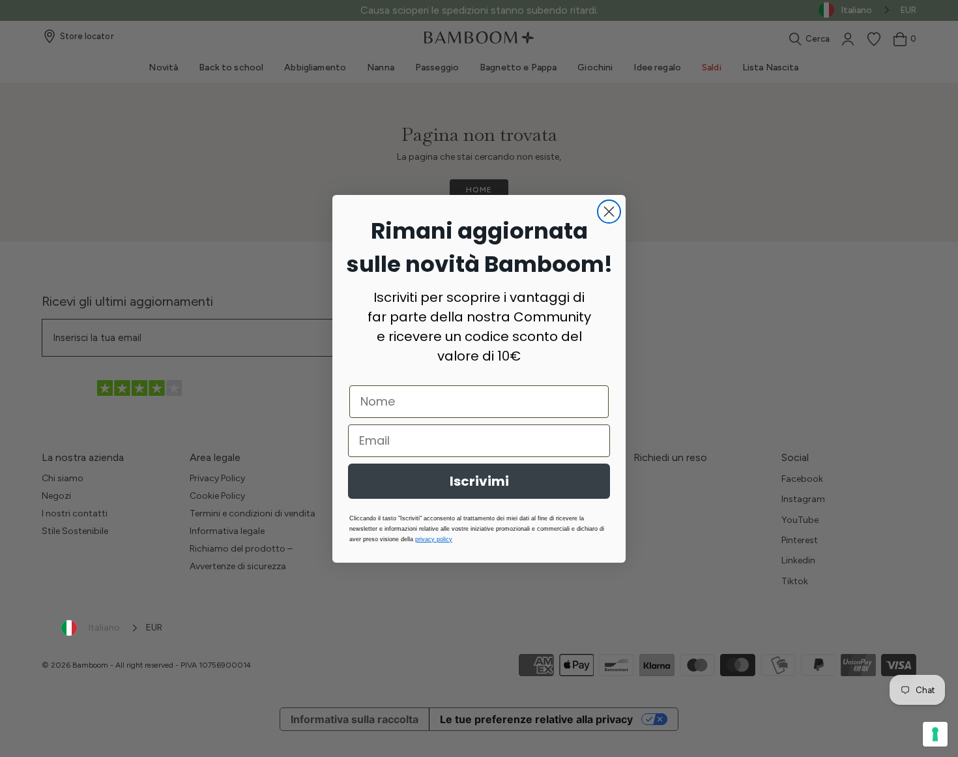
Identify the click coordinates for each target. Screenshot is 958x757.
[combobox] (100, 627)
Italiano (104, 627)
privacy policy (433, 539)
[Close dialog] (609, 211)
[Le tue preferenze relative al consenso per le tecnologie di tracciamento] (935, 734)
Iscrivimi (479, 481)
